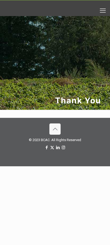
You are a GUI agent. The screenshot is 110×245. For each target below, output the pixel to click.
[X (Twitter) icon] (52, 147)
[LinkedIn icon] (58, 147)
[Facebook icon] (47, 147)
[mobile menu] (102, 10)
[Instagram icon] (63, 147)
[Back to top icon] (55, 129)
